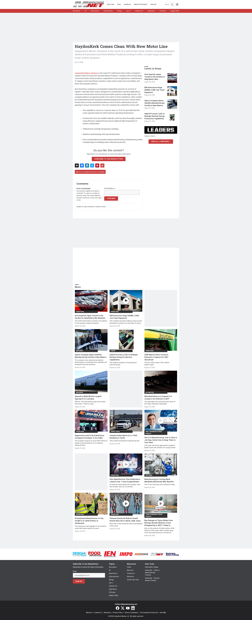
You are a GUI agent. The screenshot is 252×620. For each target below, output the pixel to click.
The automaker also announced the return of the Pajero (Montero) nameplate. (160, 403)
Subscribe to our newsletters (108, 159)
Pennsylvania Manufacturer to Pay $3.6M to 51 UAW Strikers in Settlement (89, 520)
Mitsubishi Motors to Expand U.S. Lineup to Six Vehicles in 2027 (158, 397)
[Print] (77, 165)
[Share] (82, 165)
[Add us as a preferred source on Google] (102, 165)
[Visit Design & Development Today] (79, 554)
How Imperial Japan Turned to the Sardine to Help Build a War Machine (154, 77)
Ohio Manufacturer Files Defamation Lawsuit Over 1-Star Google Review (125, 480)
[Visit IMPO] (126, 554)
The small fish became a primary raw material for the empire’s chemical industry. (91, 322)
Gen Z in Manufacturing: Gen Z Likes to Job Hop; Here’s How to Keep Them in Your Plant (160, 439)
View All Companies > (160, 141)
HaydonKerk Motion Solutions (86, 73)
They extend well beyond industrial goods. (125, 441)
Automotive (150, 392)
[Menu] (177, 4)
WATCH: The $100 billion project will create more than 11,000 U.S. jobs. (90, 403)
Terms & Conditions (131, 612)
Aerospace (79, 351)
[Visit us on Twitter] (122, 608)
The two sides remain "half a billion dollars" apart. (156, 364)
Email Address (110, 188)
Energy (113, 351)
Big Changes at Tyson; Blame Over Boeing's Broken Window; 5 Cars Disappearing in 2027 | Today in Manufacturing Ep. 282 (158, 523)
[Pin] (97, 165)
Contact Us (98, 612)
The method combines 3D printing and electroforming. (123, 364)
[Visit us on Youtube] (128, 608)
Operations (80, 311)
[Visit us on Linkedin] (133, 608)
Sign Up (79, 581)
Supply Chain (115, 431)
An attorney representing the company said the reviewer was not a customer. (125, 486)
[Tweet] (92, 165)
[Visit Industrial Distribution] (141, 554)
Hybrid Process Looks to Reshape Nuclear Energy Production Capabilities (154, 116)
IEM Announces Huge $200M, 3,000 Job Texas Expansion (154, 89)
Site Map (163, 612)
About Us (89, 612)
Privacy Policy (118, 612)
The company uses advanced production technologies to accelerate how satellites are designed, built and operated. (91, 362)
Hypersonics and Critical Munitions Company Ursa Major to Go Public (89, 436)
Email (75, 571)
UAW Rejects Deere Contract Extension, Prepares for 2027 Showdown (156, 357)
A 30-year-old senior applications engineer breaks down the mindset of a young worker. (160, 446)
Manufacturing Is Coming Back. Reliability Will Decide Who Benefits (159, 480)
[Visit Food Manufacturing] (95, 554)
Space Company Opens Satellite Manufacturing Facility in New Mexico (154, 102)
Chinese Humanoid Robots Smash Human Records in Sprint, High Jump (125, 519)
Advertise (107, 612)
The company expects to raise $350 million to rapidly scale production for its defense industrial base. (91, 443)
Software (149, 475)
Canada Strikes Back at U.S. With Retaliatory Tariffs (123, 436)
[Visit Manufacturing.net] (157, 554)
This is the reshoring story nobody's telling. (159, 484)
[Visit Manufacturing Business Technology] (172, 554)
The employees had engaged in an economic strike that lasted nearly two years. (90, 527)
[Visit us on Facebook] (117, 608)
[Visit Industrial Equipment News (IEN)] (110, 554)
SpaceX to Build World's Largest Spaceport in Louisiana (88, 397)
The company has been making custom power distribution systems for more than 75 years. (126, 322)
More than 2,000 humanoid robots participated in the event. (126, 525)
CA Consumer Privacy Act (149, 612)
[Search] (172, 4)
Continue (111, 198)
